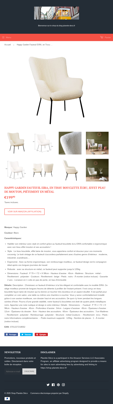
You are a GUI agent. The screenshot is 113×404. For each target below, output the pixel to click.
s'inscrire (29, 371)
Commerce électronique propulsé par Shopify (49, 393)
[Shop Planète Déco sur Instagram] (63, 385)
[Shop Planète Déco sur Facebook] (53, 385)
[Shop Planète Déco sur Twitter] (48, 385)
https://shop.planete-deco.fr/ (54, 368)
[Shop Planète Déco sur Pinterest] (58, 385)
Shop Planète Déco (19, 393)
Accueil (7, 45)
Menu (8, 37)
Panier (107, 37)
